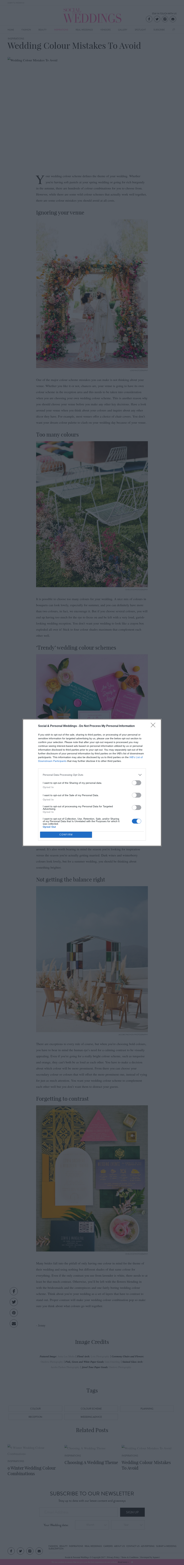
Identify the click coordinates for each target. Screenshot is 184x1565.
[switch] (136, 782)
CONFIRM (66, 834)
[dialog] (92, 782)
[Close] (154, 726)
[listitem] (92, 775)
